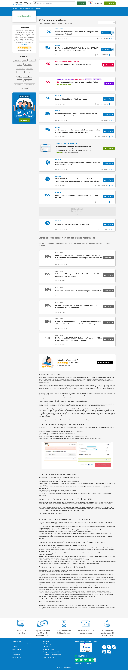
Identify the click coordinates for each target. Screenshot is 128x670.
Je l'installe (109, 148)
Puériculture (18, 85)
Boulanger (28, 72)
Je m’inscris (110, 3)
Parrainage (15, 652)
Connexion (98, 3)
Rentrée (81, 3)
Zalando (20, 72)
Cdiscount (17, 60)
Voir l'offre (107, 99)
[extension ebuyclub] (90, 3)
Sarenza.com (20, 68)
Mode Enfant (24, 88)
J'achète (108, 83)
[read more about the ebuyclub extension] (90, 3)
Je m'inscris (107, 65)
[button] (107, 32)
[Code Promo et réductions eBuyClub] (17, 3)
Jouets (19, 81)
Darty (24, 60)
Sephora (32, 60)
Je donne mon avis (104, 362)
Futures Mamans (29, 85)
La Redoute (28, 64)
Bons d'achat (16, 655)
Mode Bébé (28, 81)
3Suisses (29, 68)
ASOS (19, 64)
